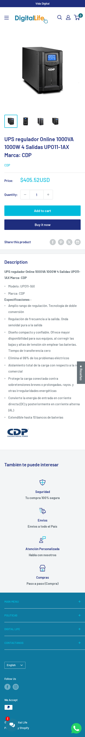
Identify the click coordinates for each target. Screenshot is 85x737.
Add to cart (42, 211)
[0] (77, 17)
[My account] (68, 17)
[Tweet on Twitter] (69, 242)
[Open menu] (6, 17)
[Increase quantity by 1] (48, 194)
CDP (7, 165)
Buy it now (43, 224)
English (11, 665)
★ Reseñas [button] (81, 372)
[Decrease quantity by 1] (25, 194)
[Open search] (59, 17)
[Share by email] (78, 242)
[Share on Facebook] (53, 242)
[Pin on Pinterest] (61, 242)
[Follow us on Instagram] (16, 687)
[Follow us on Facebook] (7, 687)
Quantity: (11, 195)
